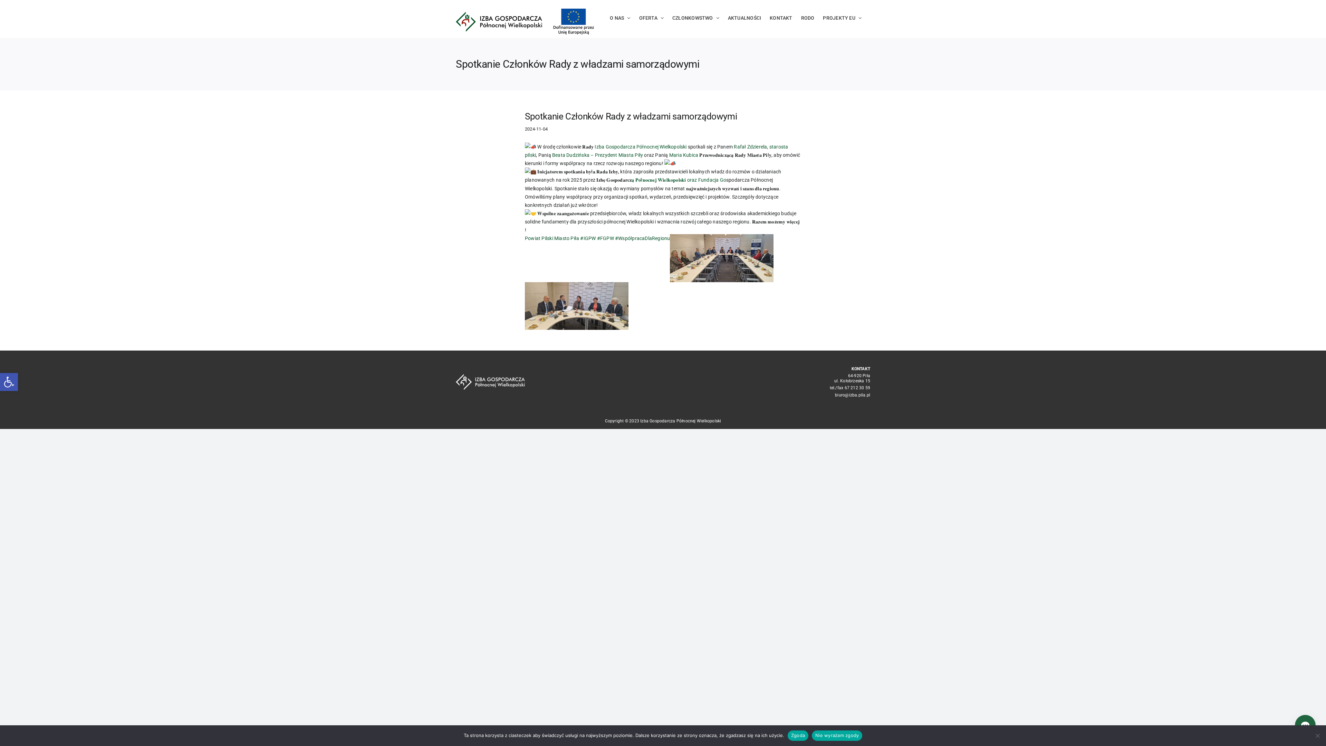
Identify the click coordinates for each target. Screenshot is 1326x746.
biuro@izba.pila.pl (852, 395)
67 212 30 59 (858, 387)
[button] (9, 382)
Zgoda (798, 735)
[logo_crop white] (490, 376)
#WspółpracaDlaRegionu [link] (642, 238)
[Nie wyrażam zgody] (1317, 735)
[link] (640, 147)
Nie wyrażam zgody (837, 735)
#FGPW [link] (605, 238)
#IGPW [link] (588, 238)
